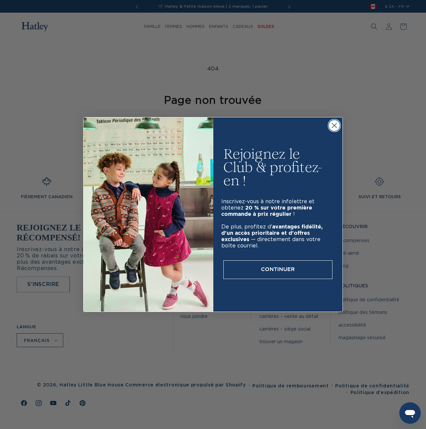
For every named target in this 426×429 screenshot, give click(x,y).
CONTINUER (278, 269)
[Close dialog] (334, 125)
